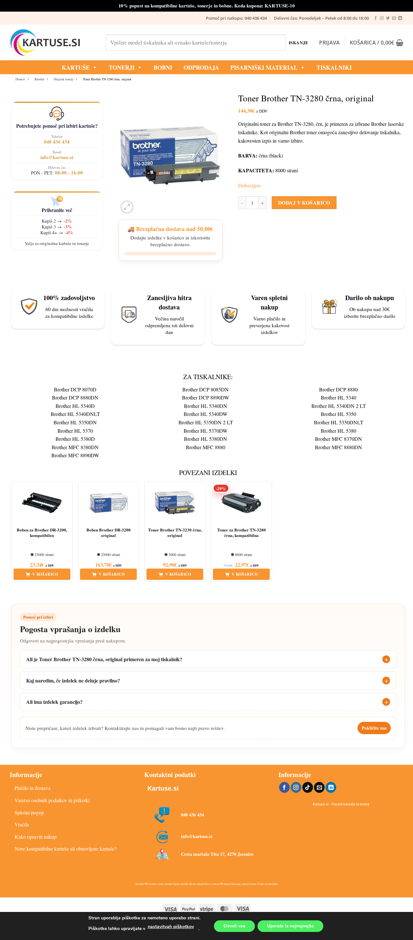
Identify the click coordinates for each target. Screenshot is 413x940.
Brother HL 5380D (75, 438)
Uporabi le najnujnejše (290, 926)
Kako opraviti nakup (35, 836)
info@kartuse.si (56, 157)
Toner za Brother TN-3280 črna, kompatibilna (241, 532)
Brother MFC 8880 (205, 447)
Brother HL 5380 (338, 430)
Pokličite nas (374, 727)
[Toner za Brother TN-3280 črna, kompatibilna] (241, 503)
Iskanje (298, 42)
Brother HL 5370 (75, 430)
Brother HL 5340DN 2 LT (338, 405)
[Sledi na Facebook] (376, 18)
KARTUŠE (76, 67)
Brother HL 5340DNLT (75, 413)
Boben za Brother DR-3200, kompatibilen (42, 532)
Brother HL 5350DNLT (338, 422)
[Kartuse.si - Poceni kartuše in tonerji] (53, 42)
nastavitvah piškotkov (171, 927)
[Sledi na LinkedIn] (400, 18)
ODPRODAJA (201, 67)
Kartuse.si (163, 788)
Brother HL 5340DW (205, 413)
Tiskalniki (334, 67)
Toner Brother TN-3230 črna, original (175, 532)
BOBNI (163, 67)
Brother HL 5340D (75, 405)
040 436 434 (57, 141)
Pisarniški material (263, 67)
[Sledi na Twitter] (388, 18)
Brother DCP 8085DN (205, 389)
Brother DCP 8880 (338, 389)
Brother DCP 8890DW (205, 397)
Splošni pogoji (29, 812)
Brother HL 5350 (338, 413)
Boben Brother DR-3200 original (108, 532)
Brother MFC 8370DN (338, 438)
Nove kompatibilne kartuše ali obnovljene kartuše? (65, 848)
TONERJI (122, 67)
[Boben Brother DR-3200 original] (108, 503)
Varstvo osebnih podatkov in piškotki (52, 800)
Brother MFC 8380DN (75, 447)
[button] (329, 42)
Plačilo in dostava (32, 787)
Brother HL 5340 (338, 397)
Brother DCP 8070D (75, 389)
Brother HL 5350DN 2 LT (205, 422)
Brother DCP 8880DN (75, 397)
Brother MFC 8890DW (75, 455)
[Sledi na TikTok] (307, 787)
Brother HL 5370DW (205, 430)
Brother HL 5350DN (75, 422)
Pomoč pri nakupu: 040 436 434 (236, 18)
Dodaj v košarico (304, 202)
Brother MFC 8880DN (338, 447)
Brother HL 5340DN (205, 405)
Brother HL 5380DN (205, 438)
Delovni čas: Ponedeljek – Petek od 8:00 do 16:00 (321, 18)
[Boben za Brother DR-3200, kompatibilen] (42, 503)
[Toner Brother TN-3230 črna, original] (175, 503)
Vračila (22, 824)
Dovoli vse (234, 926)
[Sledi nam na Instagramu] (382, 18)
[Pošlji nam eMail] (394, 18)
